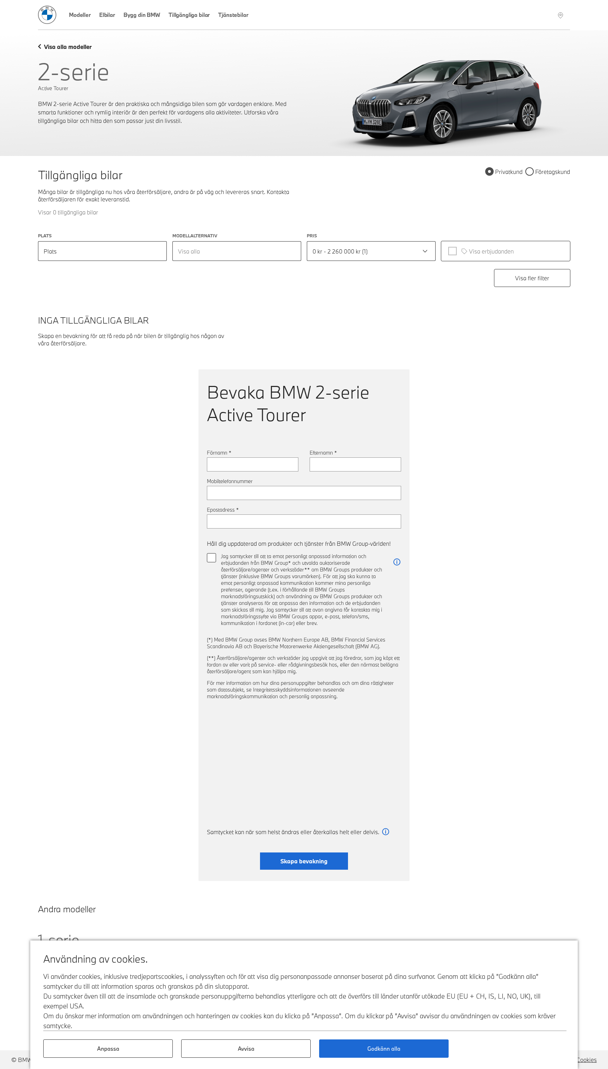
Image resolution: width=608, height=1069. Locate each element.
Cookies (586, 1059)
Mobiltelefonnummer (230, 481)
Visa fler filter (532, 278)
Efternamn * (323, 452)
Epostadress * (223, 509)
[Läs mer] (396, 562)
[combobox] (236, 251)
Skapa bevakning (304, 861)
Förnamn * (219, 452)
